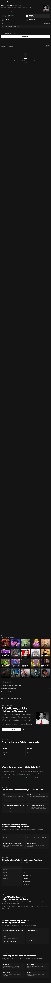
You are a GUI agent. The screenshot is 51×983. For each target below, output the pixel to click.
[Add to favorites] (9, 641)
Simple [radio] (2, 11)
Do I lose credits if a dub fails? (7, 691)
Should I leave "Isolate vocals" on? (8, 695)
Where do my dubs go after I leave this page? (11, 698)
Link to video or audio (5, 23)
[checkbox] (1, 33)
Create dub (26, 36)
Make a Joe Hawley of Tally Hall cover (11, 729)
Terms (9, 33)
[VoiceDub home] (8, 2)
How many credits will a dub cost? (8, 688)
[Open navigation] (2, 2)
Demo (12, 11)
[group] (5, 12)
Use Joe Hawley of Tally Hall (10, 941)
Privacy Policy (13, 33)
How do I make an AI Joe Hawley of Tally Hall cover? (12, 685)
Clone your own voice (27, 729)
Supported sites (47, 23)
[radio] (47, 46)
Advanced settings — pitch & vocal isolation (26, 29)
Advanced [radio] (8, 11)
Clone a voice (32, 940)
